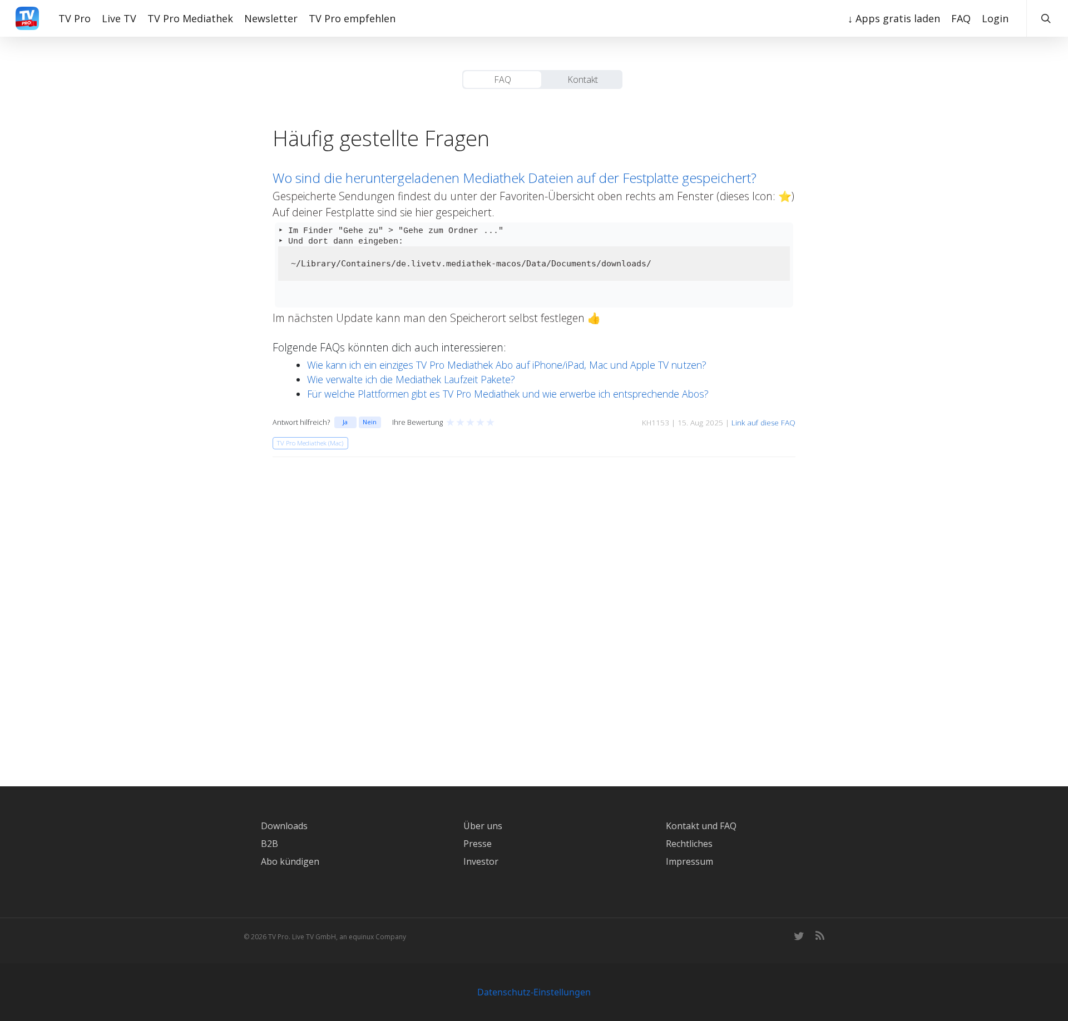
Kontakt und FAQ (701, 826)
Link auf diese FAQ (763, 423)
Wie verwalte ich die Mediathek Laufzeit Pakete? (411, 379)
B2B (269, 843)
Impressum (689, 861)
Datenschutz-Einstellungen (534, 992)
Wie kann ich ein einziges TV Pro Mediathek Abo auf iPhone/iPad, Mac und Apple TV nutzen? (506, 364)
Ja (345, 422)
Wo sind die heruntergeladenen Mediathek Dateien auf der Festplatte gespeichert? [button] (514, 177)
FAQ (502, 79)
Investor (480, 861)
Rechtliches (689, 843)
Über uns (482, 826)
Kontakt (582, 79)
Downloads (284, 826)
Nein (370, 422)
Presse (477, 843)
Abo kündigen (290, 861)
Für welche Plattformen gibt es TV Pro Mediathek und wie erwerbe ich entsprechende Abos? (508, 393)
